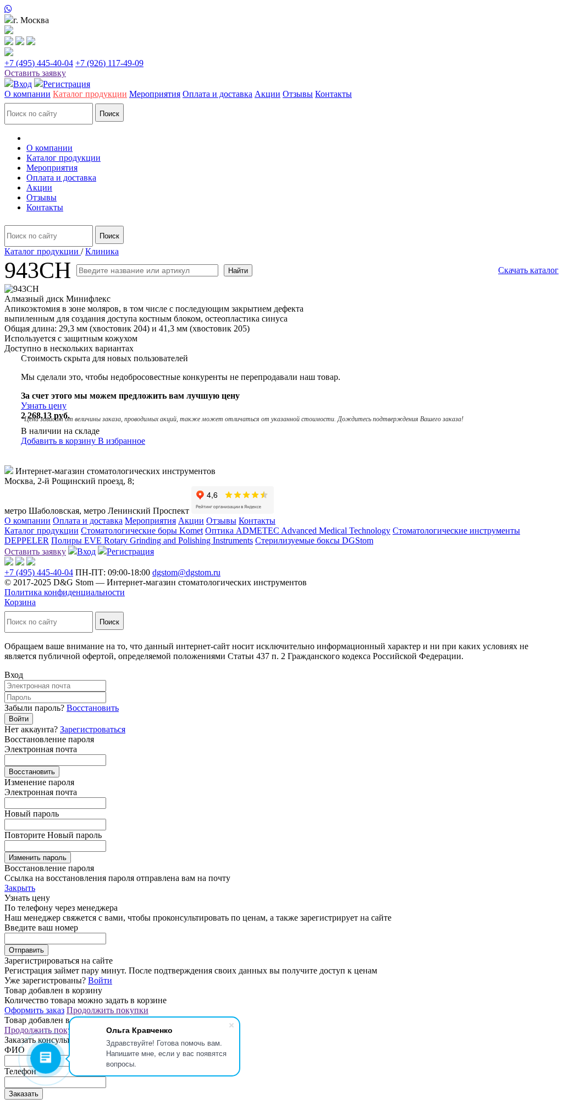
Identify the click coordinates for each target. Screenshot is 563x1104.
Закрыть (19, 888)
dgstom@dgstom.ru (186, 572)
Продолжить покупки (107, 1010)
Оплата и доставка (217, 94)
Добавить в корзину (59, 440)
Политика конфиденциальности (64, 592)
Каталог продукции (90, 94)
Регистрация (66, 84)
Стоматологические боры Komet (142, 530)
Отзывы (298, 94)
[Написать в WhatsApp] (281, 9)
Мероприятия (154, 94)
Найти (238, 271)
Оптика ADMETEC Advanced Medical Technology (297, 530)
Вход (22, 84)
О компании (27, 94)
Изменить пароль (38, 857)
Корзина (20, 602)
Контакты (333, 94)
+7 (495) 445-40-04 (38, 63)
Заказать (23, 1094)
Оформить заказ (34, 1010)
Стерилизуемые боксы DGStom (314, 540)
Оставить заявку (35, 73)
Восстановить (93, 708)
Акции (267, 94)
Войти (19, 719)
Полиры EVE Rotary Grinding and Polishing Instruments (152, 540)
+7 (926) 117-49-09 (109, 63)
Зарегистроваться (92, 729)
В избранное (121, 440)
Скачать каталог (528, 270)
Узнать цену (44, 405)
